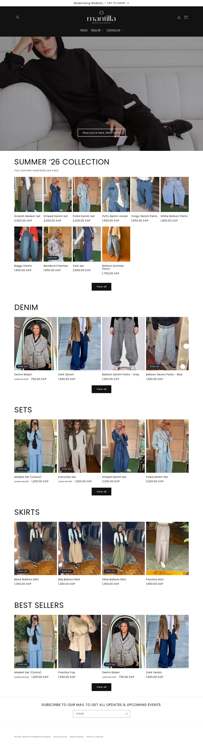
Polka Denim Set (84, 216)
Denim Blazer (23, 374)
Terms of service (95, 736)
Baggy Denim (23, 265)
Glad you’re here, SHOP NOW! (101, 132)
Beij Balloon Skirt (69, 579)
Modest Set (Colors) (28, 476)
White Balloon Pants (174, 216)
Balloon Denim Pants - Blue (164, 374)
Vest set (78, 265)
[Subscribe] (126, 714)
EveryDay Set (67, 476)
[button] (17, 17)
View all (102, 286)
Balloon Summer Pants (113, 267)
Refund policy (77, 736)
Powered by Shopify (41, 736)
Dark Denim (66, 374)
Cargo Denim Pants (144, 216)
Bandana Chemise (56, 265)
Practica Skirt (155, 579)
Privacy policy (60, 736)
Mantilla (27, 736)
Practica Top (66, 672)
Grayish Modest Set (27, 216)
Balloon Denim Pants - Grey (120, 374)
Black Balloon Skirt (26, 579)
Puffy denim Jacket (115, 216)
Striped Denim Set (56, 216)
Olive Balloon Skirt (114, 579)
